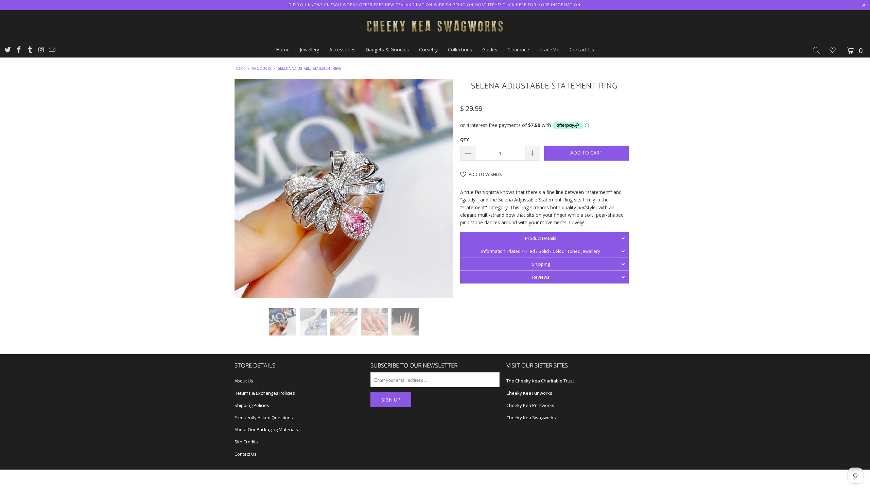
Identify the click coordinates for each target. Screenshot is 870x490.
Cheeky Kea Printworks (530, 405)
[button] (544, 238)
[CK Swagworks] (435, 26)
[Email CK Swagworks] (51, 50)
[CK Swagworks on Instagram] (41, 50)
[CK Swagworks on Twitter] (7, 50)
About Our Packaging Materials (266, 429)
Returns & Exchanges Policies (264, 393)
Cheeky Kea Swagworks (531, 417)
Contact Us (245, 454)
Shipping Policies (251, 405)
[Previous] (246, 188)
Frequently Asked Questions (263, 417)
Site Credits (246, 442)
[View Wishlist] (833, 51)
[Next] (442, 188)
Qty (464, 139)
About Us (243, 381)
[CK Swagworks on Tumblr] (29, 50)
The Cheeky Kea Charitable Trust (540, 381)
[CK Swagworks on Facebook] (18, 50)
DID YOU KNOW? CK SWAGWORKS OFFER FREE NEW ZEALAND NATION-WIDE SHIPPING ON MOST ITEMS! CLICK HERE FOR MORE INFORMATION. (435, 5)
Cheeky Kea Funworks (529, 393)
